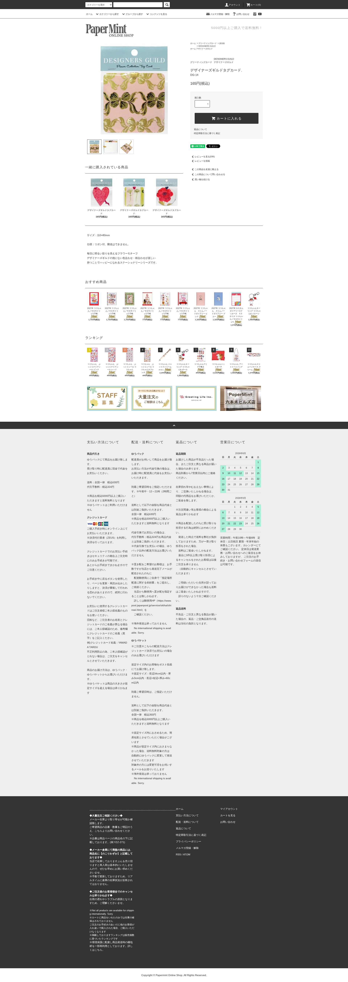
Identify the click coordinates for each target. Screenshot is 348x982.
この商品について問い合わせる (210, 174)
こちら (98, 830)
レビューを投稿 (202, 161)
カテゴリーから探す (109, 14)
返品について (200, 129)
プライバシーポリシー (188, 841)
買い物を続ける (202, 179)
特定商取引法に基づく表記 (207, 133)
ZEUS (110, 537)
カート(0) (255, 5)
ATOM (186, 854)
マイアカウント (229, 808)
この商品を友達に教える (207, 169)
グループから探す (134, 14)
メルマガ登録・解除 (220, 14)
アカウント (235, 5)
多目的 (222, 43)
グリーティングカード (207, 43)
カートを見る (227, 815)
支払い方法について (187, 815)
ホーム (89, 14)
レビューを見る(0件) (205, 156)
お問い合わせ (242, 14)
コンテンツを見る (158, 14)
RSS (178, 854)
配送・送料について (187, 821)
